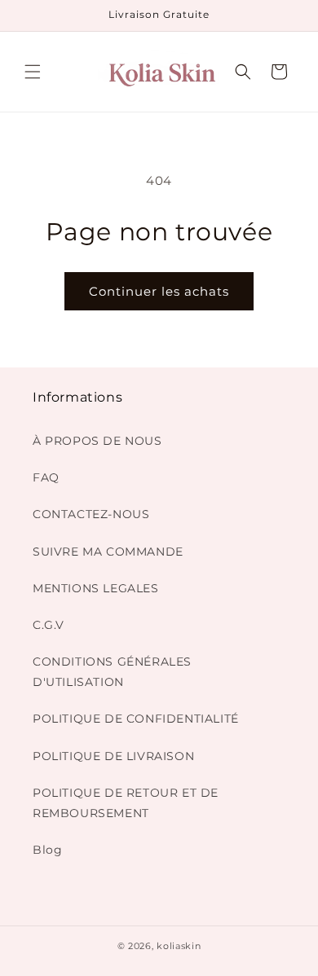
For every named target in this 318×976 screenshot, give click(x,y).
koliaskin (179, 946)
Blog (47, 849)
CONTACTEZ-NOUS (91, 514)
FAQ (46, 477)
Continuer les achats (159, 291)
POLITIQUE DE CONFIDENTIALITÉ (136, 718)
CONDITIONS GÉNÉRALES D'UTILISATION (112, 671)
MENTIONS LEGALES (96, 588)
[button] (33, 72)
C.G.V (48, 625)
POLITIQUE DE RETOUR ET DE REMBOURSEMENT (126, 802)
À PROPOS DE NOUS (97, 440)
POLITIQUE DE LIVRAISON (113, 756)
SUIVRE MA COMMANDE (108, 551)
